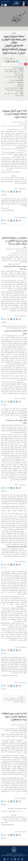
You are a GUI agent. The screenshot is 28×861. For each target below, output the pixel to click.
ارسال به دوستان (5, 61)
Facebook (8, 61)
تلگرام (17, 61)
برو (2, 65)
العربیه (4, 1)
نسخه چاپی (5, 191)
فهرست (25, 64)
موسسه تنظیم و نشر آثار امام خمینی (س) (12, 855)
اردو (2, 1)
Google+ (14, 61)
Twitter (11, 61)
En (7, 1)
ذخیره (3, 191)
